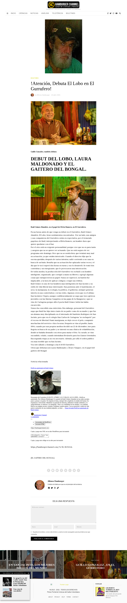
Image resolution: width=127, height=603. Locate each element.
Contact (76, 597)
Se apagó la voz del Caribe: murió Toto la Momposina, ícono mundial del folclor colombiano (20, 581)
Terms (68, 597)
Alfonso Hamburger (56, 481)
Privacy (57, 597)
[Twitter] (110, 13)
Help (63, 597)
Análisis (45, 13)
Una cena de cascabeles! (17, 590)
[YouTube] (116, 13)
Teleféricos (57, 13)
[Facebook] (108, 13)
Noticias (34, 13)
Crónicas (23, 13)
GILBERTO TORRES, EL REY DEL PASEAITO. (112, 589)
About (50, 597)
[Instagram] (113, 13)
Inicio (13, 13)
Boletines (70, 13)
